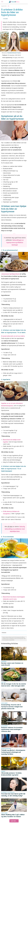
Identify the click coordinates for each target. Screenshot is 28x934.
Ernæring (3, 661)
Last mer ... (14, 821)
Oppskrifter (4, 6)
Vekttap (3, 682)
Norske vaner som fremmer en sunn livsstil (12, 664)
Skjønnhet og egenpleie (7, 792)
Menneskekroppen (6, 748)
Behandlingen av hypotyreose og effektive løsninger (15, 242)
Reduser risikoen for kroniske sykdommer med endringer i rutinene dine (12, 729)
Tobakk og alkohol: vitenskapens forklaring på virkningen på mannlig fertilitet (13, 752)
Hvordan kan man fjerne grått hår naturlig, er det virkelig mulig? (13, 795)
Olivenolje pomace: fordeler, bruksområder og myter (11, 774)
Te (8, 6)
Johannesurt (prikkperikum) (10, 274)
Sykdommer (4, 725)
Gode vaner (4, 703)
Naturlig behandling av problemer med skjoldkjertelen (15, 529)
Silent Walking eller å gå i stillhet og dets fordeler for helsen (13, 815)
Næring (3, 771)
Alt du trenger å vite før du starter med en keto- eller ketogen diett (13, 685)
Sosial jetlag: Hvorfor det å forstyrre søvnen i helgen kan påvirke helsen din (12, 706)
